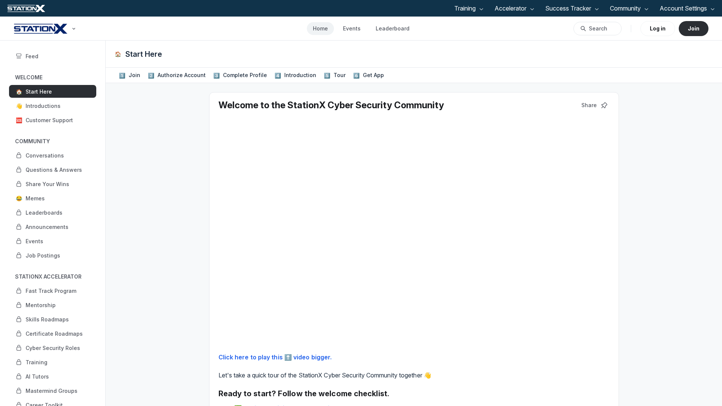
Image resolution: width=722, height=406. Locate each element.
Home (320, 28)
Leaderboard (393, 28)
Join (693, 28)
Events (352, 28)
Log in (658, 28)
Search (598, 28)
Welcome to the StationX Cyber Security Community (331, 105)
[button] (52, 91)
